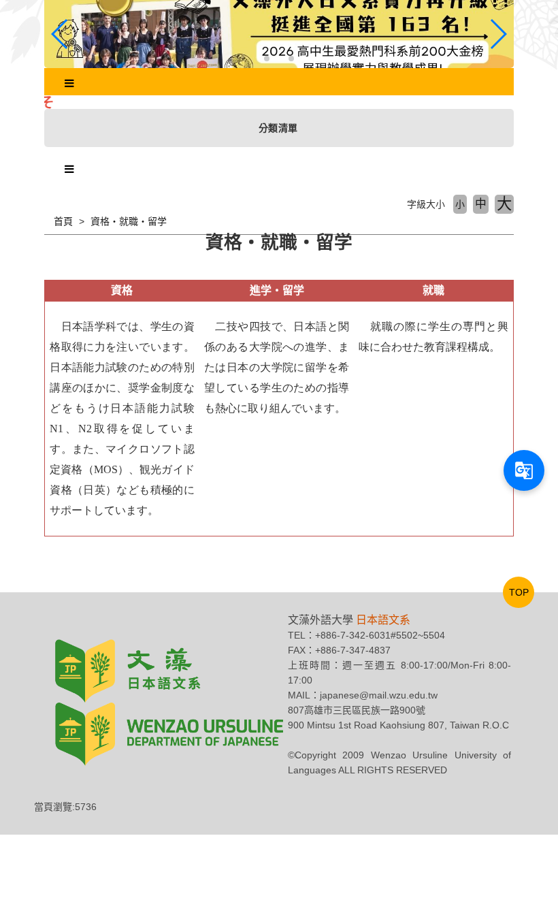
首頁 (63, 221)
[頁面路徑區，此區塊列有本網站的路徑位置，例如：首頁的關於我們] (46, 221)
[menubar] (69, 83)
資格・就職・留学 (129, 221)
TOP (519, 592)
